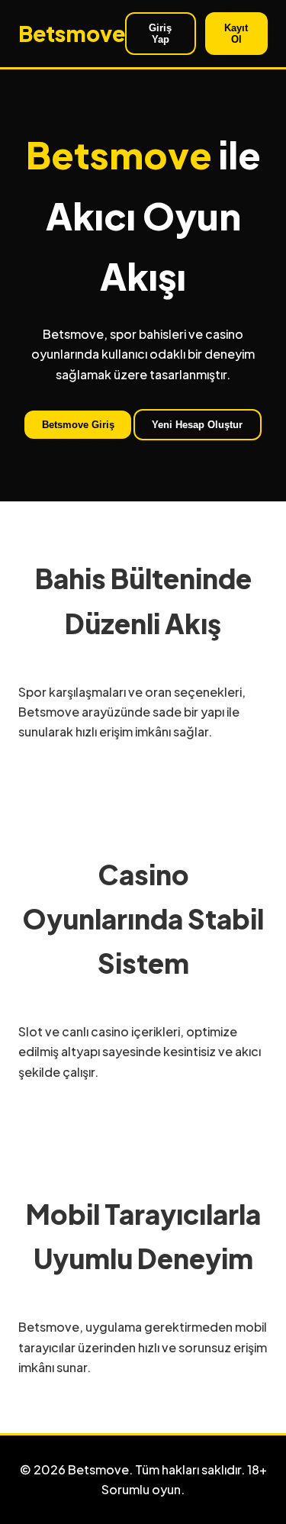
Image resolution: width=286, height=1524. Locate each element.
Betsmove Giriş (78, 424)
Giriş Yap (160, 33)
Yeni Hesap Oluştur (197, 424)
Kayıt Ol (236, 33)
